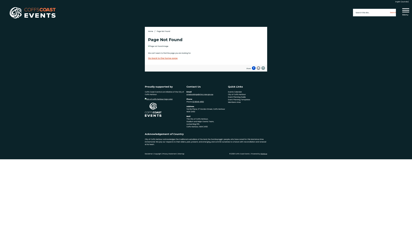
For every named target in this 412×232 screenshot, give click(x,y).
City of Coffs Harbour (237, 94)
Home (150, 31)
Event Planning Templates (239, 99)
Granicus (264, 154)
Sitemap (181, 154)
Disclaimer (149, 154)
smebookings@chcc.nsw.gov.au (199, 94)
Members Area (234, 102)
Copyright (157, 154)
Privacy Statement (170, 154)
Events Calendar (235, 92)
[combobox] (403, 1)
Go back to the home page (163, 58)
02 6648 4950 (198, 102)
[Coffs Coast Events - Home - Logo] (33, 13)
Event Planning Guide (237, 97)
